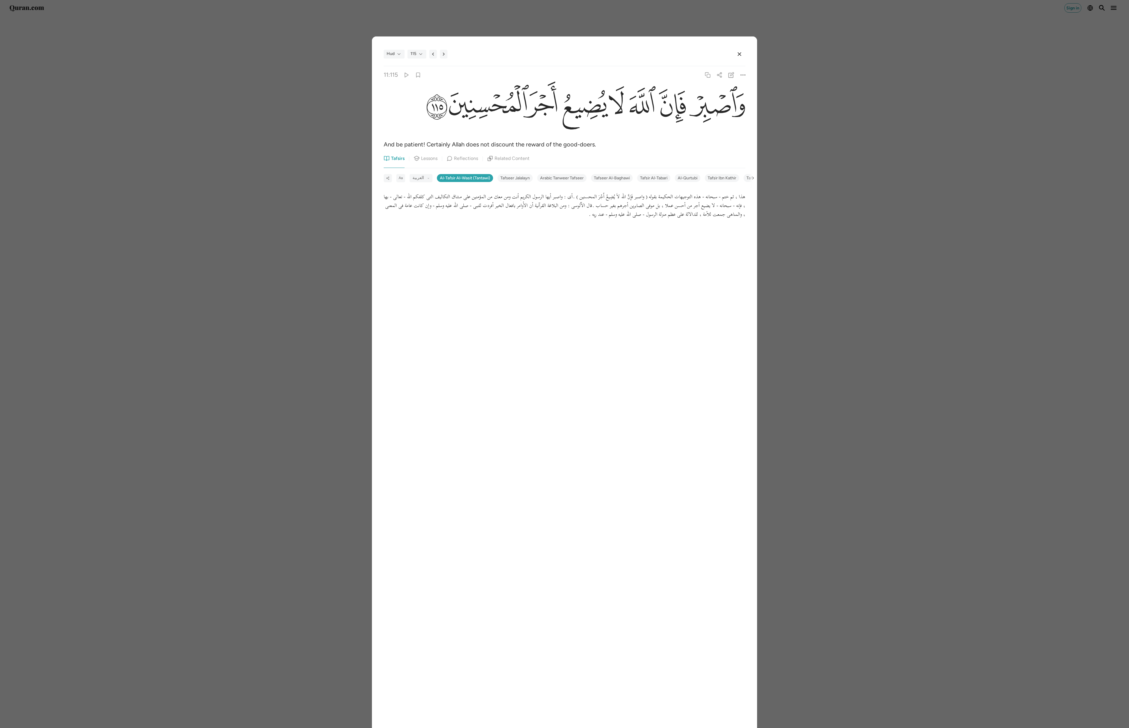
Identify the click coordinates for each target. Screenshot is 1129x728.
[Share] (719, 75)
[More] (743, 75)
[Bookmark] (418, 75)
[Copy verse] (707, 75)
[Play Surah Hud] (406, 75)
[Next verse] (443, 54)
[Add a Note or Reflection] (731, 75)
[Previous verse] (433, 54)
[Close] (739, 54)
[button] (715, 106)
